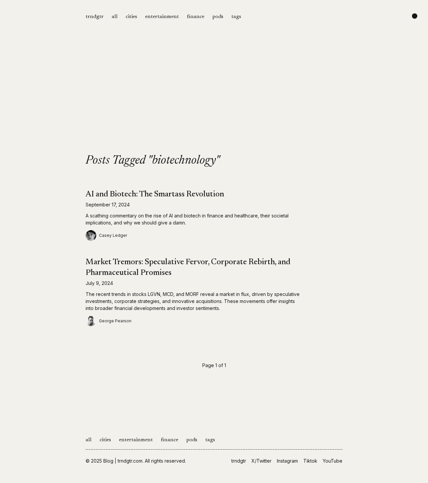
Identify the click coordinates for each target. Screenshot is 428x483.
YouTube (332, 461)
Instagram (287, 461)
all (115, 16)
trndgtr (95, 16)
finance (195, 16)
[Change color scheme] (414, 16)
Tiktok (310, 461)
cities (131, 16)
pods (217, 16)
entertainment (162, 16)
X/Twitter (261, 461)
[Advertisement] (214, 104)
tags (236, 16)
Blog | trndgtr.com (122, 461)
